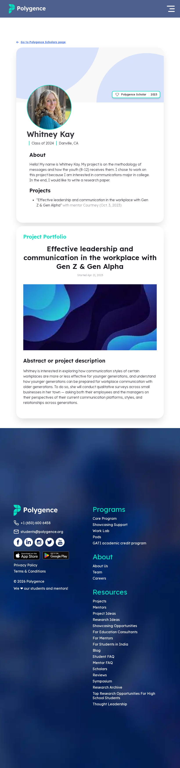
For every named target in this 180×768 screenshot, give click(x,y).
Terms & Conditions (30, 571)
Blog (97, 650)
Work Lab (101, 531)
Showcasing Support (110, 524)
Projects (99, 601)
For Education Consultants (115, 632)
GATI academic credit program (119, 543)
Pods (97, 537)
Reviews (100, 675)
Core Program (105, 518)
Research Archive (107, 687)
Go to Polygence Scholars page (43, 42)
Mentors (99, 607)
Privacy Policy (25, 565)
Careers (99, 578)
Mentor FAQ (103, 662)
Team (97, 572)
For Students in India (110, 644)
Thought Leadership (110, 704)
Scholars (100, 669)
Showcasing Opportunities (115, 626)
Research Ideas (106, 619)
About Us (100, 566)
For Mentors (103, 638)
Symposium (102, 681)
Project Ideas (104, 613)
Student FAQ (103, 656)
